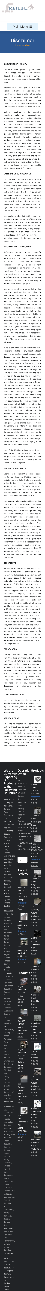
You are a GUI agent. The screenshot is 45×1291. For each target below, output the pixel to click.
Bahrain (7, 1274)
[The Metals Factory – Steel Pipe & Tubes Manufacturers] (18, 4)
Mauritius (8, 862)
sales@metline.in (25, 843)
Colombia (8, 973)
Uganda (7, 899)
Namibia (7, 865)
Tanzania (7, 896)
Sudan (6, 884)
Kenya (6, 846)
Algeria (10, 1271)
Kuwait (6, 1286)
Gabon (6, 834)
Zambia (7, 906)
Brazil (6, 948)
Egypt (6, 1277)
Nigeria (7, 871)
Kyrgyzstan (8, 1181)
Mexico (7, 1026)
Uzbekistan (8, 1253)
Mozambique (9, 856)
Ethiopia (7, 821)
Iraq (5, 1280)
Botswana (8, 806)
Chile (6, 970)
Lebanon (7, 1289)
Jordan (7, 1283)
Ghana (6, 843)
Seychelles (8, 1228)
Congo (10, 831)
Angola (10, 802)
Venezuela (8, 1101)
